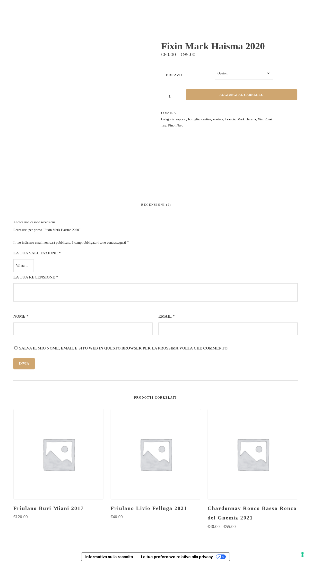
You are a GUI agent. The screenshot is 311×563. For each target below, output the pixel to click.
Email (166, 316)
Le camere (225, 22)
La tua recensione (35, 277)
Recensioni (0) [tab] (156, 204)
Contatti (282, 22)
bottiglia (193, 119)
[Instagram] (289, 4)
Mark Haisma (246, 119)
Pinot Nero (175, 125)
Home (142, 22)
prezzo (174, 75)
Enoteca (164, 22)
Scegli (58, 526)
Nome (20, 316)
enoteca (218, 119)
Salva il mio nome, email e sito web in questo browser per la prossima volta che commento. (123, 348)
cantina (206, 119)
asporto (181, 119)
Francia (230, 119)
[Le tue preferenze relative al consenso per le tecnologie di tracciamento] (302, 554)
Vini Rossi (265, 119)
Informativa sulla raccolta (109, 556)
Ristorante (194, 22)
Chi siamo (257, 22)
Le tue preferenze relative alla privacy (177, 556)
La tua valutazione (37, 253)
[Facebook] (280, 4)
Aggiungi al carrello (241, 95)
